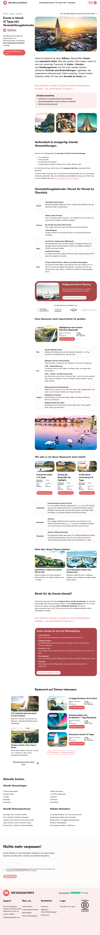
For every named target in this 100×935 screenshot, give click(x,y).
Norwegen (6, 799)
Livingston (53, 797)
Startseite (5, 13)
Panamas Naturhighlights (58, 823)
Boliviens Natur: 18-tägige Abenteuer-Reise (64, 820)
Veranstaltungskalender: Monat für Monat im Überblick (57, 101)
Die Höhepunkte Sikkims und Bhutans (62, 825)
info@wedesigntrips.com (11, 917)
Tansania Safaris (8, 794)
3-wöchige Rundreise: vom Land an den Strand (65, 814)
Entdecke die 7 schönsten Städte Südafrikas (18, 825)
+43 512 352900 (8, 914)
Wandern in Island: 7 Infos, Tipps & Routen (23, 746)
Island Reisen (19, 13)
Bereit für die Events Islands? (48, 104)
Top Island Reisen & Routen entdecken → (78, 14)
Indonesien (53, 799)
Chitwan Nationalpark (10, 791)
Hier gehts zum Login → (68, 906)
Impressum (44, 906)
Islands (68, 523)
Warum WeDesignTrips (30, 916)
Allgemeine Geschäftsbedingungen (49, 911)
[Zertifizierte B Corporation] (88, 905)
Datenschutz (45, 915)
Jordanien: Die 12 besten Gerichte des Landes (18, 820)
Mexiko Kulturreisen (56, 791)
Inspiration (11, 13)
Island (80, 505)
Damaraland (54, 802)
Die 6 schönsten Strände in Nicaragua (16, 817)
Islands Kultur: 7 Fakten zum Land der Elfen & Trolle (48, 571)
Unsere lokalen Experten (30, 910)
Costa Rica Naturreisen (58, 794)
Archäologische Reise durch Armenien (63, 817)
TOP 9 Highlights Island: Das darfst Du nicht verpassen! (24, 714)
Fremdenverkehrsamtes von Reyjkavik (66, 178)
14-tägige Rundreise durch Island (83, 698)
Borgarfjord (7, 802)
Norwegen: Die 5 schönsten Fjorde (15, 814)
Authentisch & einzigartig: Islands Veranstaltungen (55, 99)
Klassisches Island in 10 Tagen (81, 734)
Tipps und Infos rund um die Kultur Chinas (17, 823)
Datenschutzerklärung (21, 869)
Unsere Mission (27, 906)
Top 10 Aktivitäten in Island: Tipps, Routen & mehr (79, 571)
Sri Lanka (6, 797)
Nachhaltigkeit (27, 913)
